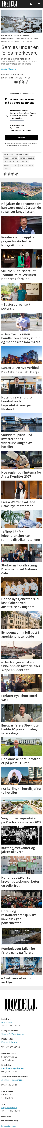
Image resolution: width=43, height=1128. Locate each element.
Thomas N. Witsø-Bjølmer (12, 1034)
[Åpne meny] (39, 4)
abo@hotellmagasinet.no (12, 1080)
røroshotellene (27, 158)
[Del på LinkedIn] (19, 82)
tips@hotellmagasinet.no (12, 1068)
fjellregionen (22, 154)
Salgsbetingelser (8, 1126)
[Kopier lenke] (26, 82)
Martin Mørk (6, 1022)
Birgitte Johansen (9, 1107)
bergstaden (9, 154)
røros (25, 162)
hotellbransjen (26, 165)
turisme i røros (10, 158)
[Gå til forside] (12, 4)
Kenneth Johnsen (9, 1042)
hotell (7, 169)
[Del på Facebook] (16, 82)
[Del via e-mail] (23, 82)
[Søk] (31, 4)
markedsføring (10, 165)
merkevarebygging (12, 162)
